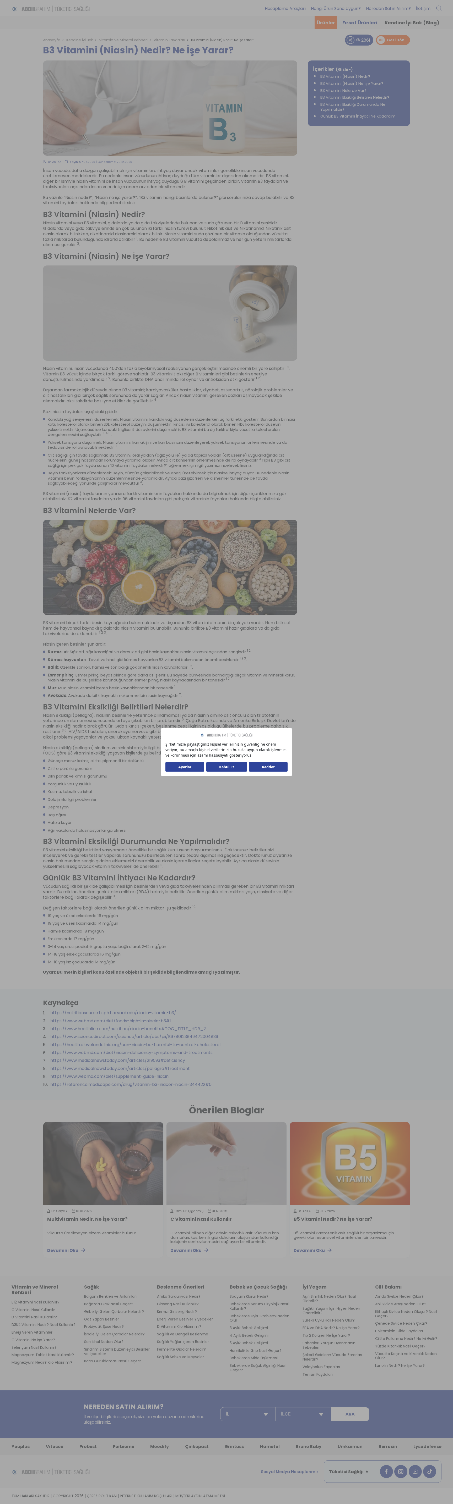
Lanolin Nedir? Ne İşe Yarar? (400, 1365)
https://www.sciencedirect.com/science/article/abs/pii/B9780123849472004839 (134, 1037)
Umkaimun (350, 1447)
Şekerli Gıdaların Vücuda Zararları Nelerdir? (332, 1357)
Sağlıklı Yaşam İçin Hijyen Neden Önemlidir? (331, 1310)
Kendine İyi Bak (79, 40)
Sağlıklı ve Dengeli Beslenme (182, 1334)
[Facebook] (386, 1471)
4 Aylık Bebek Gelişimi (249, 1335)
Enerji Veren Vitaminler (32, 1332)
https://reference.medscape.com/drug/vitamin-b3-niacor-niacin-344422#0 (131, 1084)
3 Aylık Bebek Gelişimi (249, 1328)
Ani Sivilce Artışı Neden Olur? (400, 1304)
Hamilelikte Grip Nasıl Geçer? (256, 1350)
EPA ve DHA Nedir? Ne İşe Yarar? (331, 1328)
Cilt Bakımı (388, 1287)
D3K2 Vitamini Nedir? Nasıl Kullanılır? (44, 1325)
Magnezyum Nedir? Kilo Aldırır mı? (42, 1362)
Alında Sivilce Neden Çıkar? (399, 1296)
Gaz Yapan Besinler (101, 1319)
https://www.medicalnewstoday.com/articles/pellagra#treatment (120, 1069)
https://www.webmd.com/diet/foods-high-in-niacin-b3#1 (110, 1021)
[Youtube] (415, 1471)
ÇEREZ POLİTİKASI (102, 1496)
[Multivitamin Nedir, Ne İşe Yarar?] (103, 1163)
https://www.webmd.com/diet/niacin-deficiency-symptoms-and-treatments (131, 1053)
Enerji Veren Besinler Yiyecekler (185, 1319)
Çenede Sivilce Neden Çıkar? (401, 1323)
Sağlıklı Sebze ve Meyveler (180, 1357)
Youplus (21, 1447)
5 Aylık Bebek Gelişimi (249, 1343)
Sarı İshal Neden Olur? (103, 1342)
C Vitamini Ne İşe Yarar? (33, 1340)
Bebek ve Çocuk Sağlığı (258, 1287)
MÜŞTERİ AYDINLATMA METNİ (200, 1496)
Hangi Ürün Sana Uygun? (336, 8)
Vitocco (54, 1447)
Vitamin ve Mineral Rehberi (123, 40)
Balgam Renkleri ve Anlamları (110, 1296)
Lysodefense (427, 1447)
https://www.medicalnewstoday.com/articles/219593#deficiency (117, 1060)
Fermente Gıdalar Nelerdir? (181, 1349)
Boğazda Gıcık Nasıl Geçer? (108, 1304)
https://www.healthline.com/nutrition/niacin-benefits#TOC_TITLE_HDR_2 (128, 1029)
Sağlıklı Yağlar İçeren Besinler (183, 1342)
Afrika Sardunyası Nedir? (179, 1296)
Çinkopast (197, 1447)
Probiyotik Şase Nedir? (104, 1326)
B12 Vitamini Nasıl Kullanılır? (36, 1302)
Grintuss (234, 1447)
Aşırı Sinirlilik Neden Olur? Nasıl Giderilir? (329, 1298)
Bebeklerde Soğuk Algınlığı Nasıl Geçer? (257, 1367)
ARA (350, 1414)
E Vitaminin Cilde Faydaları (399, 1331)
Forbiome (123, 1447)
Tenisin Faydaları (318, 1374)
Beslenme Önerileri (180, 1287)
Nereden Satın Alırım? (388, 8)
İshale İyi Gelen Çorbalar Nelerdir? (114, 1334)
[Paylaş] (350, 40)
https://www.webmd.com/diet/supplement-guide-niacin (109, 1076)
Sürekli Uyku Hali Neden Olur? (329, 1320)
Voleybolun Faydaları (321, 1367)
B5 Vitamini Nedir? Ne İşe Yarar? (333, 1219)
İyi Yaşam (315, 1287)
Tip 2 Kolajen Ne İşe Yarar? (326, 1335)
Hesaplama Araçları (285, 8)
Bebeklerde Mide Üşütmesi (254, 1358)
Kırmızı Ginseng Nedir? (177, 1311)
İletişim (423, 8)
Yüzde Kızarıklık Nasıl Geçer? (400, 1346)
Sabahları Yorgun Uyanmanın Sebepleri (329, 1345)
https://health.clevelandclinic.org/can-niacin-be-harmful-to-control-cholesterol (135, 1045)
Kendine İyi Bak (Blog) (412, 22)
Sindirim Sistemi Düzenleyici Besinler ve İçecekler (117, 1351)
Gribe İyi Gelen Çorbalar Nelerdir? (114, 1311)
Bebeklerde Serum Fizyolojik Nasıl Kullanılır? (259, 1306)
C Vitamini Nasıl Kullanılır (201, 1219)
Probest (88, 1447)
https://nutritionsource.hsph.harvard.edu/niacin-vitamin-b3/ (113, 1013)
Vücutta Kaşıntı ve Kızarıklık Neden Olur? (406, 1356)
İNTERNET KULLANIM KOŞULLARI (146, 1496)
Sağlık (91, 1287)
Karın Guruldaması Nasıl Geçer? (112, 1361)
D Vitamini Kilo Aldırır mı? (179, 1326)
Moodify (159, 1447)
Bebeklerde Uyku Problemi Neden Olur (259, 1318)
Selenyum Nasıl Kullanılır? (34, 1347)
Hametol (270, 1447)
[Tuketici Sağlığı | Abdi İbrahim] (51, 8)
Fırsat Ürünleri (359, 22)
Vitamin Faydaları (169, 40)
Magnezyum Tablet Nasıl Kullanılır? (43, 1355)
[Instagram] (400, 1471)
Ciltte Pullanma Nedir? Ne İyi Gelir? (406, 1338)
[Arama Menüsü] (438, 9)
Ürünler (326, 22)
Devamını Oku (62, 1250)
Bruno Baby (308, 1447)
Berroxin (388, 1447)
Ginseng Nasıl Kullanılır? (178, 1304)
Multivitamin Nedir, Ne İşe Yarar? (87, 1219)
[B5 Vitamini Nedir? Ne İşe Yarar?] (350, 1163)
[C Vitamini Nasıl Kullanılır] (226, 1163)
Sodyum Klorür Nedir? (249, 1296)
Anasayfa (51, 40)
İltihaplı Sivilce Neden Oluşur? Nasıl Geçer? (406, 1313)
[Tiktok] (429, 1471)
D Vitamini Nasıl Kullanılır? (34, 1317)
